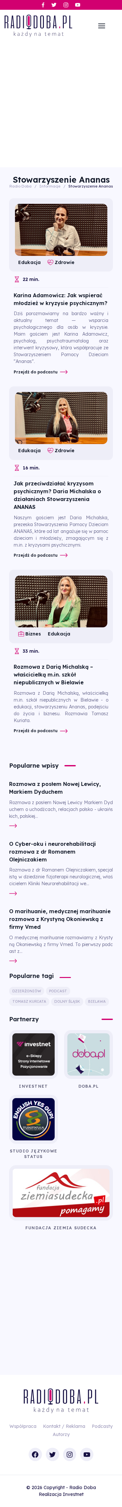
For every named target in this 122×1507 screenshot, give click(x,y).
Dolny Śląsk (67, 1001)
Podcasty (102, 1426)
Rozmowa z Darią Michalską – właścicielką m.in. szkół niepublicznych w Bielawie (53, 674)
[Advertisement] (61, 103)
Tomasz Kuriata (29, 1001)
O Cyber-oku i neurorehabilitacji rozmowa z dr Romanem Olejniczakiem (52, 852)
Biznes (33, 634)
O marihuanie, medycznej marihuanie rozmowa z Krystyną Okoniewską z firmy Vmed (60, 919)
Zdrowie (65, 262)
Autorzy (61, 1434)
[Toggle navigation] (101, 26)
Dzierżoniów (26, 991)
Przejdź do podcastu (36, 372)
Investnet (73, 1494)
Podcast (58, 991)
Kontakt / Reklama (64, 1426)
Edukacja (29, 262)
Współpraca (22, 1426)
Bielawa (97, 1001)
